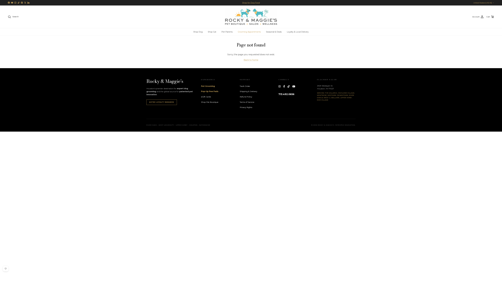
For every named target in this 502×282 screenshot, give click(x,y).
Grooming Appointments (249, 32)
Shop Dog (198, 32)
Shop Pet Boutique (209, 102)
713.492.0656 (286, 94)
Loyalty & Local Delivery (298, 32)
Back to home (251, 60)
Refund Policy (246, 97)
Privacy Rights (246, 107)
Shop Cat (212, 32)
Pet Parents (227, 32)
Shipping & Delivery (248, 91)
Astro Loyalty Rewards (161, 102)
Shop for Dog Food (251, 3)
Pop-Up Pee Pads (209, 91)
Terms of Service (247, 102)
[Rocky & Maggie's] (251, 17)
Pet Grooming (208, 86)
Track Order (245, 86)
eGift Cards (206, 97)
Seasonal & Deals (274, 32)
